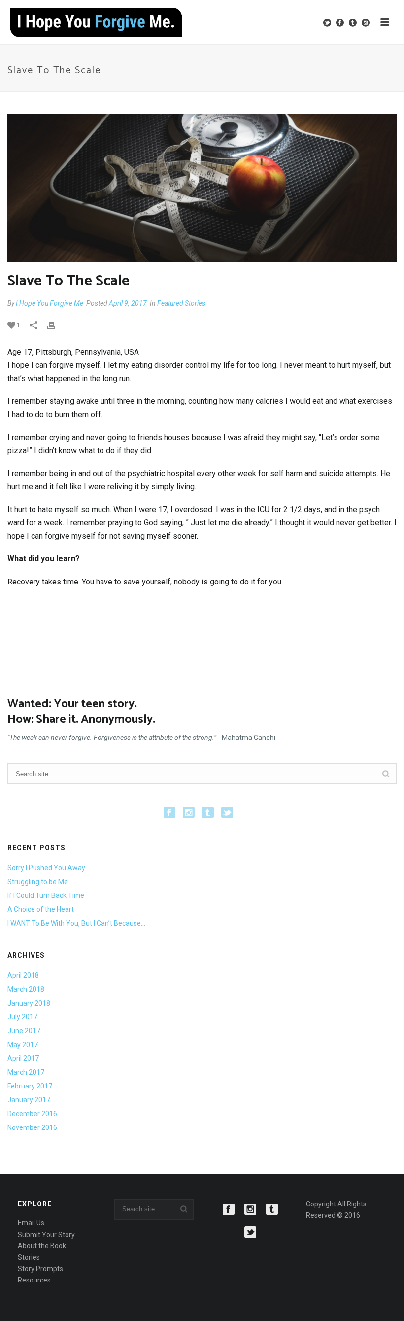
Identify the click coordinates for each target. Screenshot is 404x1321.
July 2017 (22, 1017)
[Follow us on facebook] (229, 1210)
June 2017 (23, 1031)
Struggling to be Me (37, 882)
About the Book (42, 1246)
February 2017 (29, 1086)
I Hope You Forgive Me (49, 303)
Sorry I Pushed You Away (46, 868)
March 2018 (25, 989)
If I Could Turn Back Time (45, 895)
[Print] (56, 324)
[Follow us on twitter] (250, 1232)
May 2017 (22, 1045)
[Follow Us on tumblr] (208, 813)
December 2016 (32, 1114)
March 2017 (25, 1072)
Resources (34, 1280)
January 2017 (28, 1100)
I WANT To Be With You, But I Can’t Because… (76, 923)
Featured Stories (181, 303)
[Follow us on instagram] (250, 1210)
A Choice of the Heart (40, 909)
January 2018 (28, 1003)
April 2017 (23, 1058)
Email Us (31, 1223)
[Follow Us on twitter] (227, 813)
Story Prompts (40, 1269)
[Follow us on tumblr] (272, 1210)
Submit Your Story (46, 1235)
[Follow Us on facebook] (169, 813)
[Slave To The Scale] (202, 188)
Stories (29, 1257)
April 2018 (23, 975)
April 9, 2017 (128, 303)
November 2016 (32, 1127)
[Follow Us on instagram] (189, 813)
